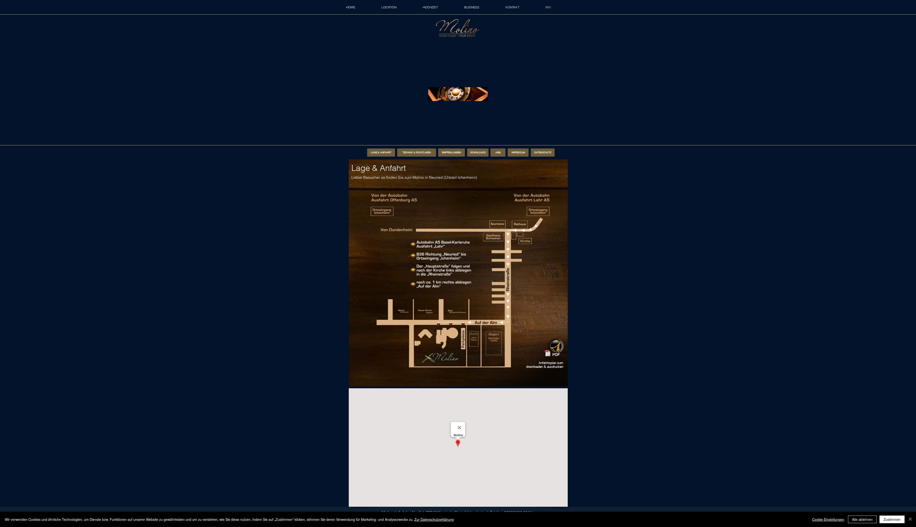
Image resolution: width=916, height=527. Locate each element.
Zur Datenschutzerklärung (434, 519)
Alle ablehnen (862, 519)
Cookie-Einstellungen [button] (828, 519)
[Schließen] (910, 519)
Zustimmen (892, 519)
